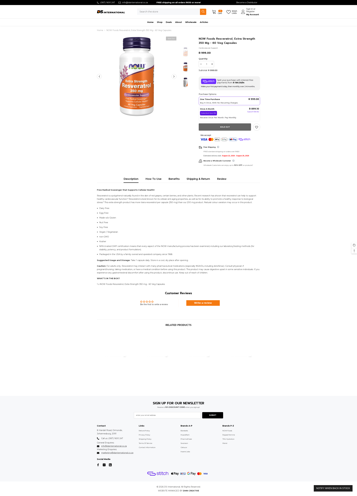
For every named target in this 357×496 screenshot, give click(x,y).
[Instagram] (104, 465)
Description (131, 178)
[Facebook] (98, 465)
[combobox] (168, 12)
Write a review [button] (203, 303)
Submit (212, 415)
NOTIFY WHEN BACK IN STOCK (333, 488)
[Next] (174, 76)
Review (221, 178)
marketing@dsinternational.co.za (117, 452)
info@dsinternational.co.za (135, 2)
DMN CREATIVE (191, 490)
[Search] (171, 12)
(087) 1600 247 (107, 2)
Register (250, 11)
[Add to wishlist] (256, 127)
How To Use (153, 178)
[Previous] (99, 76)
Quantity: (203, 58)
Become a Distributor (246, 2)
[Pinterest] (110, 465)
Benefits (174, 178)
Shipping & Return (198, 178)
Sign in (249, 9)
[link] (116, 388)
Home (100, 30)
